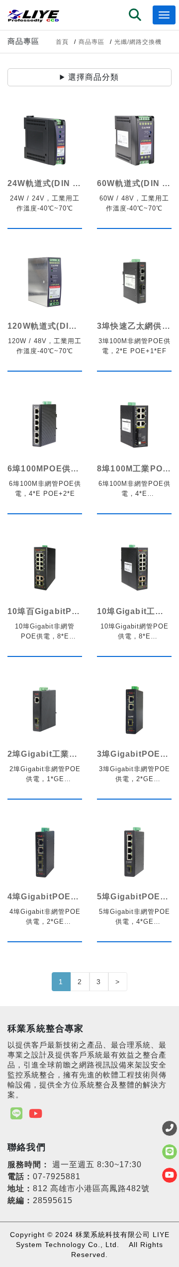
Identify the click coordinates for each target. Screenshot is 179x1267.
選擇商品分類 (93, 77)
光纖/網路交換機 (138, 41)
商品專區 (91, 41)
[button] (135, 16)
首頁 (62, 41)
